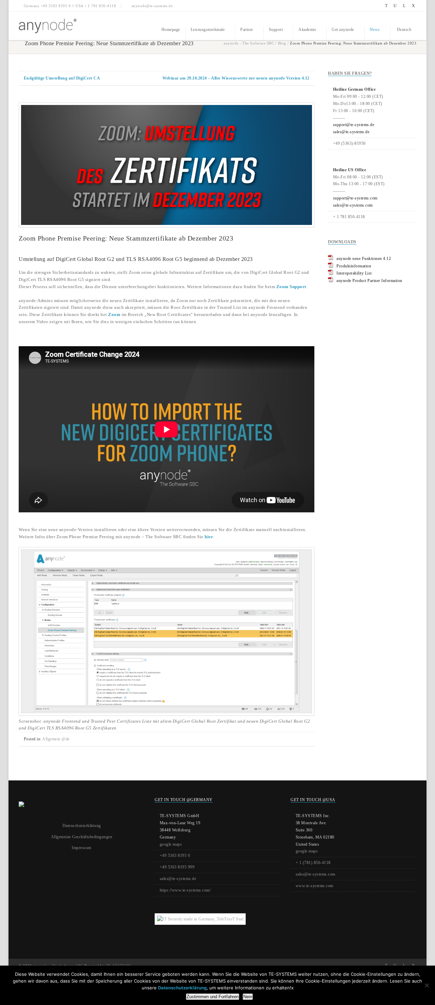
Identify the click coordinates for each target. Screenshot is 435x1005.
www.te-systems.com (314, 885)
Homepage (170, 29)
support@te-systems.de (354, 124)
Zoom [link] (114, 314)
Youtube (395, 6)
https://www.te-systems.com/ (185, 890)
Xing (413, 6)
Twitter (386, 6)
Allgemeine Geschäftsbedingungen (81, 836)
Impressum (81, 847)
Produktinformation (353, 266)
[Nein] (426, 985)
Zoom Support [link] (291, 286)
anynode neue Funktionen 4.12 (363, 258)
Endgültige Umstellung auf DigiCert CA (62, 78)
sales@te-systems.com (353, 205)
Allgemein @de (56, 739)
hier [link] (209, 536)
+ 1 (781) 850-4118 (313, 862)
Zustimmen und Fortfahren (213, 996)
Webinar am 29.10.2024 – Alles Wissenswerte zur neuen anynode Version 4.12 (236, 78)
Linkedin (404, 6)
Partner (246, 29)
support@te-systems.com (355, 198)
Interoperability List (354, 273)
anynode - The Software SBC (249, 43)
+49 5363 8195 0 (175, 855)
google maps (171, 844)
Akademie (307, 29)
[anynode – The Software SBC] (47, 26)
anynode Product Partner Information (369, 280)
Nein (247, 996)
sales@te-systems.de (351, 131)
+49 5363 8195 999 (177, 867)
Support (276, 29)
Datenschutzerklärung (82, 825)
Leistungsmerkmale (208, 29)
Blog (282, 43)
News (375, 29)
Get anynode (343, 29)
